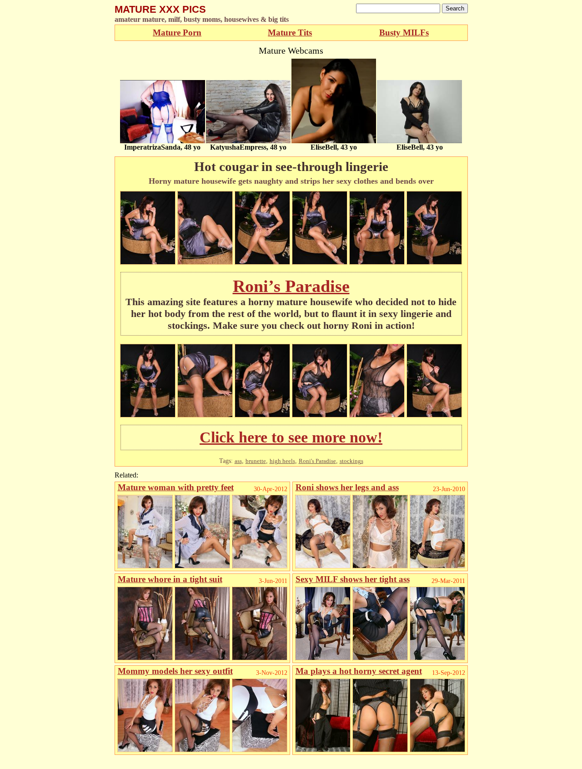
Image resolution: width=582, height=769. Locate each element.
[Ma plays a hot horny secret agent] (323, 750)
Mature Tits (290, 32)
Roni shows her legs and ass (347, 487)
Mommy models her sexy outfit (175, 671)
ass (238, 460)
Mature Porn (177, 32)
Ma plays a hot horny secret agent (359, 671)
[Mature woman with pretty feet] (145, 566)
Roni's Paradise (317, 460)
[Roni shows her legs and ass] (323, 566)
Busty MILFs (404, 32)
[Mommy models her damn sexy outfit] (145, 750)
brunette (256, 460)
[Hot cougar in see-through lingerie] (148, 262)
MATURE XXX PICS (160, 9)
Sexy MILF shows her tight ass (353, 579)
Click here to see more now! (291, 437)
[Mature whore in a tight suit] (145, 658)
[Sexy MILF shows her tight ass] (323, 658)
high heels (282, 460)
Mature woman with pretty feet (176, 487)
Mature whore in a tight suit (170, 579)
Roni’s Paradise (291, 286)
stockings (351, 460)
